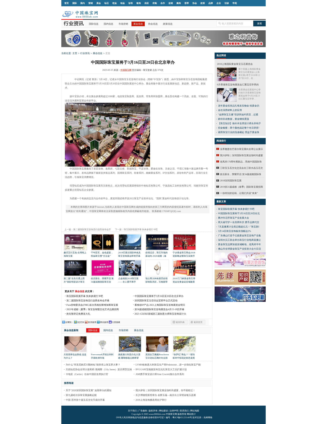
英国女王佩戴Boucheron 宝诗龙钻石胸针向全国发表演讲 (157, 358)
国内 (82, 3)
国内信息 (108, 24)
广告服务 (142, 410)
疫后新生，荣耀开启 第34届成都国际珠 (240, 174)
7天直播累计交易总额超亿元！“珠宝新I (238, 226)
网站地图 (194, 410)
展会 (98, 3)
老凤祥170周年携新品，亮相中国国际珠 (241, 161)
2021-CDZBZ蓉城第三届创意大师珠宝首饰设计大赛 (160, 314)
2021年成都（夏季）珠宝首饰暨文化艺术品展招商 (92, 309)
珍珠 (130, 3)
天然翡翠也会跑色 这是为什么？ (75, 356)
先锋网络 (208, 417)
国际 (74, 3)
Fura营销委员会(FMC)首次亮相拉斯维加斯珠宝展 (92, 305)
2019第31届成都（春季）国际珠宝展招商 (241, 187)
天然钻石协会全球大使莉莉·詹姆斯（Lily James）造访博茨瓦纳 (99, 369)
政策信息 (168, 24)
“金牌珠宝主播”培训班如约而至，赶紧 (238, 114)
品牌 (210, 3)
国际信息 (93, 24)
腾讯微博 (104, 322)
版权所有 (153, 410)
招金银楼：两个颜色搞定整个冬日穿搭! (238, 128)
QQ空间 (80, 322)
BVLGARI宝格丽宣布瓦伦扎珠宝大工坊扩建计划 (161, 369)
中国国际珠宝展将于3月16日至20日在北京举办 (159, 296)
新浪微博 (92, 322)
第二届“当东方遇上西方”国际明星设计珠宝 (74, 280)
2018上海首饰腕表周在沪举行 (151, 400)
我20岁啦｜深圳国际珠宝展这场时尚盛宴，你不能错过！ (165, 390)
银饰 (138, 3)
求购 (154, 3)
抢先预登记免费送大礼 (78, 314)
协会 (194, 3)
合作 (162, 3)
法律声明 (173, 410)
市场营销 (123, 24)
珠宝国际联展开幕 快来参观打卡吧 (141, 229)
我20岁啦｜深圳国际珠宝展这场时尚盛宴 (241, 155)
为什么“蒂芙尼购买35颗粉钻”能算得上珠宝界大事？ (93, 364)
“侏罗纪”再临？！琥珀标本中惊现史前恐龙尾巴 (184, 358)
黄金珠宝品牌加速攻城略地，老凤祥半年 (239, 244)
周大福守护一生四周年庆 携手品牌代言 (238, 222)
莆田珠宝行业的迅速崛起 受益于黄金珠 (238, 132)
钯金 (114, 3)
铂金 (122, 3)
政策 (202, 3)
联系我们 (184, 410)
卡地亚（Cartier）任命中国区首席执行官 (87, 374)
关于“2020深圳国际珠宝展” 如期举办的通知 (88, 390)
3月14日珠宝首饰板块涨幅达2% (234, 231)
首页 (66, 3)
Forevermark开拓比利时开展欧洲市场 (102, 356)
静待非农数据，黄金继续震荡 (233, 119)
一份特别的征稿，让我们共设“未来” (239, 193)
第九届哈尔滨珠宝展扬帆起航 (81, 395)
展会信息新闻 (71, 330)
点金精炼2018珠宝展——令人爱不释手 (128, 280)
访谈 (226, 3)
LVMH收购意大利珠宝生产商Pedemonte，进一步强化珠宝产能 (168, 364)
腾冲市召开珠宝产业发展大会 (233, 218)
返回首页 (198, 322)
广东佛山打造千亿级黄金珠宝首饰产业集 (239, 235)
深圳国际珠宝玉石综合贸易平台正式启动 (156, 300)
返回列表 (180, 322)
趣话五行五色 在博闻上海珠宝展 (75, 254)
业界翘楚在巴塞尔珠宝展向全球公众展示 (241, 149)
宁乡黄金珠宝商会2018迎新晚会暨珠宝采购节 (184, 254)
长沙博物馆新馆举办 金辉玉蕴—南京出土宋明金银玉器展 (166, 395)
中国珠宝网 (125, 70)
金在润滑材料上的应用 (230, 110)
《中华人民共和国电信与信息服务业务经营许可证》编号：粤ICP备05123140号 (153, 417)
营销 (90, 3)
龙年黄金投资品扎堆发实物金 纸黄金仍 (238, 105)
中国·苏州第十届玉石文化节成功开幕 (85, 400)
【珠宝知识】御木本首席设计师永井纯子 (239, 123)
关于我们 (132, 410)
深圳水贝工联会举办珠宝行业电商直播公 (239, 240)
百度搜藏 (116, 322)
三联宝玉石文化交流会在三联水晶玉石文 (241, 168)
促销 (170, 3)
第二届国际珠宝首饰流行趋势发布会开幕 (87, 300)
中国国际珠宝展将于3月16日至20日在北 (239, 213)
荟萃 (186, 3)
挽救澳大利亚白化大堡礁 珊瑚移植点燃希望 (129, 356)
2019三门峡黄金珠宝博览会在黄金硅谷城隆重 (184, 280)
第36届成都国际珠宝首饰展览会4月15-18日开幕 (159, 309)
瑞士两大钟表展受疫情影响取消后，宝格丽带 (156, 280)
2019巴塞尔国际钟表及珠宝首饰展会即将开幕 (129, 254)
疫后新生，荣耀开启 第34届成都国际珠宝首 (102, 280)
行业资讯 (85, 53)
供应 (146, 3)
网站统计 (191, 414)
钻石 (106, 3)
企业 (218, 3)
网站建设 (163, 410)
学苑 (234, 3)
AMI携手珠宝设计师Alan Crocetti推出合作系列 (160, 374)
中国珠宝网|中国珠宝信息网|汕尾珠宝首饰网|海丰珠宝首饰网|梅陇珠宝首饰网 (80, 14)
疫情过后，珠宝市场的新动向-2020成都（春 (156, 254)
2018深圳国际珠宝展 (231, 180)
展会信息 (138, 24)
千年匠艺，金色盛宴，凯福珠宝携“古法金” (102, 254)
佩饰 (178, 3)
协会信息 (153, 24)
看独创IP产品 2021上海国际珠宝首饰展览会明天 (160, 305)
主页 (74, 53)
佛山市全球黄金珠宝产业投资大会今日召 (239, 249)
